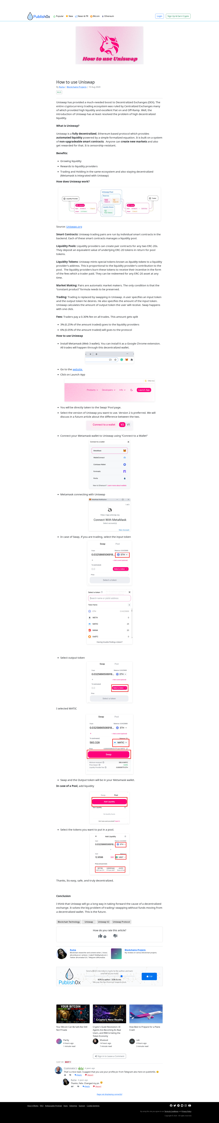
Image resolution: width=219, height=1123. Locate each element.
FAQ (41, 1106)
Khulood (104, 1040)
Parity (66, 1040)
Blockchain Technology (69, 921)
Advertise (73, 1106)
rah (138, 1040)
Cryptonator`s (70, 1068)
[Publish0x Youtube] (190, 1105)
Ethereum (109, 16)
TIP (150, 976)
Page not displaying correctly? (109, 1094)
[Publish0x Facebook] (171, 1105)
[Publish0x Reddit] (182, 1105)
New (70, 16)
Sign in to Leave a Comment (110, 1056)
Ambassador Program (53, 1106)
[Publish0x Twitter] (175, 1105)
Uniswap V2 (103, 921)
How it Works (32, 1106)
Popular (60, 16)
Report (90, 1075)
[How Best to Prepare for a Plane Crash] (146, 1013)
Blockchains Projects (77, 87)
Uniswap (89, 921)
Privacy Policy (186, 1111)
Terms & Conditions (171, 1111)
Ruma (62, 87)
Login (159, 16)
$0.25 (59, 92)
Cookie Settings (93, 1106)
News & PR (83, 16)
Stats (65, 1106)
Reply (79, 1075)
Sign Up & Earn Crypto (178, 16)
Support (82, 1106)
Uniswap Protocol (121, 921)
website (78, 369)
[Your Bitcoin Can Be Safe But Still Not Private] (73, 1013)
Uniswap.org (74, 226)
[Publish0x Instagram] (186, 1105)
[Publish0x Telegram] (179, 1105)
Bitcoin (96, 16)
